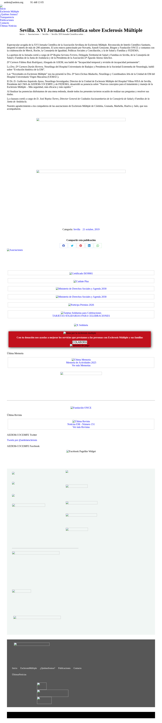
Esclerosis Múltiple (28, 668)
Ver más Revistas (81, 427)
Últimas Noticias (19, 674)
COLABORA (80, 342)
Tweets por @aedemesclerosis (22, 440)
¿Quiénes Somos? (47, 668)
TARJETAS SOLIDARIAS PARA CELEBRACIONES (81, 315)
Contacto (77, 668)
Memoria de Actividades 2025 (81, 362)
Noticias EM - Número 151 (81, 424)
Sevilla (76, 229)
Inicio (14, 668)
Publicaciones (64, 668)
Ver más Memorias (81, 365)
